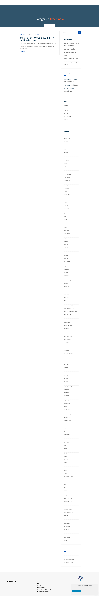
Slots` (65, 487)
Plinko (65, 451)
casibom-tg (66, 286)
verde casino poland (68, 509)
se (64, 479)
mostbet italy (66, 395)
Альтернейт (66, 520)
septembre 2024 (67, 116)
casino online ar (67, 297)
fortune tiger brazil (68, 325)
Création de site (11, 578)
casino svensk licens (68, 303)
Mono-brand (66, 370)
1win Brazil (66, 143)
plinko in (65, 453)
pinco (65, 445)
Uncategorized (67, 504)
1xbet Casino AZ (67, 177)
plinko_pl (66, 459)
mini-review (66, 356)
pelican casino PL (67, 434)
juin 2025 (66, 108)
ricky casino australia (68, 476)
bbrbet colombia (67, 261)
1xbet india (37, 34)
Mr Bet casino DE (67, 414)
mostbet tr (66, 406)
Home (46, 25)
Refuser (84, 591)
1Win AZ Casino (67, 138)
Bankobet (66, 255)
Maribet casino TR (67, 345)
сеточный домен (67, 534)
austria (65, 224)
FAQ (38, 583)
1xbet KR (65, 191)
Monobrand (66, 372)
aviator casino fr (67, 236)
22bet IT (65, 219)
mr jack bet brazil (67, 417)
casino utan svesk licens (69, 308)
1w (64, 135)
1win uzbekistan (67, 160)
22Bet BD (66, 216)
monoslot (66, 381)
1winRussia (66, 163)
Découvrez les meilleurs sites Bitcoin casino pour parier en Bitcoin (70, 54)
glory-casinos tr (67, 333)
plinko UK (65, 456)
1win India (66, 152)
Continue (22, 51)
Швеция (65, 540)
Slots (65, 484)
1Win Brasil (66, 141)
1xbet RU (65, 202)
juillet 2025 (66, 105)
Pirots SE (65, 448)
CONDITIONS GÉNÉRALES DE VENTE (44, 589)
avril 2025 (66, 113)
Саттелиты (66, 529)
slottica (65, 490)
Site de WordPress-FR (68, 562)
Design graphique (70, 81)
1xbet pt (65, 199)
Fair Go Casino (67, 322)
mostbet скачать (67, 409)
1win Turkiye (66, 157)
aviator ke (66, 241)
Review (65, 467)
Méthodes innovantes (68, 353)
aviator (65, 227)
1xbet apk (66, 169)
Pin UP (65, 437)
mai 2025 (66, 110)
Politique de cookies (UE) (43, 591)
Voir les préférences (93, 591)
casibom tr (66, 283)
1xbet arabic (66, 171)
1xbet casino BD (67, 180)
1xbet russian (66, 208)
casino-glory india (67, 314)
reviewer (65, 473)
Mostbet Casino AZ (68, 386)
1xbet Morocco (67, 197)
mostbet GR (66, 389)
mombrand (66, 361)
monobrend (66, 375)
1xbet (65, 166)
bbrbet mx (66, 264)
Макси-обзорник (67, 526)
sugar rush (66, 492)
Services (39, 580)
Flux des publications (68, 556)
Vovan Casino (66, 515)
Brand (65, 278)
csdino (65, 319)
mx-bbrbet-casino (67, 420)
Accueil (39, 578)
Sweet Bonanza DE (68, 498)
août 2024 (66, 119)
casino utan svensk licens (69, 305)
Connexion (66, 554)
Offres (39, 581)
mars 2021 (66, 122)
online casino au (67, 423)
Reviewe (65, 470)
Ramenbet (66, 465)
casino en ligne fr (67, 291)
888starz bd (66, 222)
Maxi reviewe (66, 350)
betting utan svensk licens (69, 266)
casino (65, 289)
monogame (66, 378)
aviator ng (66, 247)
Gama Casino (66, 328)
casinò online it (67, 300)
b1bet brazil (66, 252)
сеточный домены (68, 537)
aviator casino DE (67, 233)
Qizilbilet (65, 462)
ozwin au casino (67, 428)
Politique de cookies (81, 593)
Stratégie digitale (11, 581)
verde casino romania (68, 512)
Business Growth (67, 280)
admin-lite (23, 34)
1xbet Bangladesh (67, 174)
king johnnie (66, 342)
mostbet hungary (67, 392)
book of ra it (66, 275)
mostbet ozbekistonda (68, 400)
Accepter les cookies (77, 591)
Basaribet (66, 258)
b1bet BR (65, 250)
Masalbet (65, 347)
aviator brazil (66, 230)
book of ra (66, 272)
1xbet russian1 (67, 211)
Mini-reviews (66, 358)
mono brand (66, 364)
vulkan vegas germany (68, 518)
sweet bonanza (67, 495)
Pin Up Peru (66, 442)
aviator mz (66, 244)
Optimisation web (11, 580)
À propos (39, 585)
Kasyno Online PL (67, 339)
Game (65, 331)
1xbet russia (66, 205)
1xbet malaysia (67, 194)
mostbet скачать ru (68, 412)
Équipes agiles (75, 85)
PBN (64, 431)
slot (64, 481)
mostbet (65, 384)
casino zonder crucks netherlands (71, 311)
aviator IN (66, 238)
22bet (65, 213)
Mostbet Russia (67, 403)
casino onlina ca (67, 294)
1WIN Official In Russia (68, 155)
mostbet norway (67, 398)
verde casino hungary (68, 506)
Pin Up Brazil (66, 439)
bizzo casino (66, 269)
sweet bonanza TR (68, 501)
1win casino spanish (68, 146)
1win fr (65, 149)
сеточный (66, 532)
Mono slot (66, 367)
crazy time (66, 317)
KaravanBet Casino (68, 336)
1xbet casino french (68, 183)
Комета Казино (67, 523)
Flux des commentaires (69, 559)
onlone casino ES (67, 425)
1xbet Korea (66, 188)
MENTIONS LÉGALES (88, 593)
